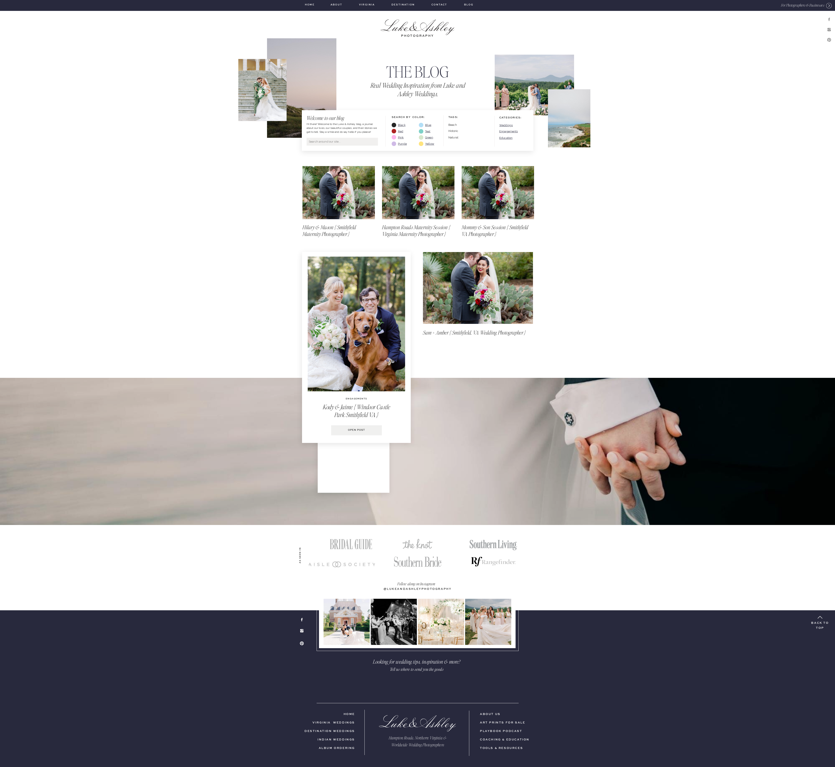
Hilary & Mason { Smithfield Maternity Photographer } (329, 230)
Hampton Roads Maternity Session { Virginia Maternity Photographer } (416, 230)
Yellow (429, 143)
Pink (401, 137)
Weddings (506, 125)
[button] (803, 5)
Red (400, 131)
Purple (402, 143)
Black (402, 125)
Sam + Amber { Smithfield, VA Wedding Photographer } (474, 332)
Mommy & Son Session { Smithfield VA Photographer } (495, 230)
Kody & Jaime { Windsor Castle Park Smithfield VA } (356, 411)
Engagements (508, 131)
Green (429, 137)
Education (506, 138)
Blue (428, 125)
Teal (428, 131)
